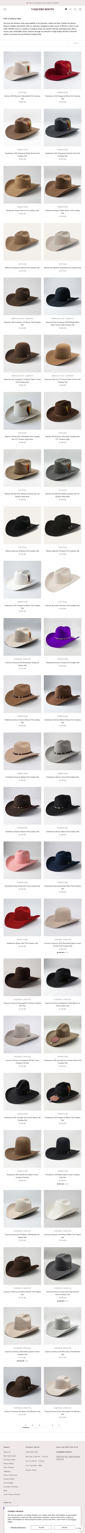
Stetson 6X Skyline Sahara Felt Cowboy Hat (22, 268)
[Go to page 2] (59, 1425)
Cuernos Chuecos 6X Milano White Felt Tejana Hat (62, 1236)
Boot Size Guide (10, 1456)
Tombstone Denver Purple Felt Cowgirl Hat (63, 662)
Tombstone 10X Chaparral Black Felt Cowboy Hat (62, 1119)
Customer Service (33, 1447)
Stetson (22, 92)
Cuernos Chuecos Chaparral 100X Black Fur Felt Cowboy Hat (62, 1004)
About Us (7, 1452)
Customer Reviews (11, 1487)
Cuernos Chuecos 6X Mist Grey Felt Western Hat (62, 1353)
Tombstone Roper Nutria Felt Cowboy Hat (22, 210)
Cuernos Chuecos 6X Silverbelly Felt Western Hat (63, 1413)
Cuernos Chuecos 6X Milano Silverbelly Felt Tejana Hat (22, 1236)
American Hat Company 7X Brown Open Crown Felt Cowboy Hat (22, 380)
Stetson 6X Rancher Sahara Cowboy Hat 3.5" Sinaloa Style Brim (22, 495)
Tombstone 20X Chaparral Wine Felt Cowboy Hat (62, 97)
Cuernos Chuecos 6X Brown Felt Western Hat (22, 1411)
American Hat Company (22, 318)
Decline (64, 1527)
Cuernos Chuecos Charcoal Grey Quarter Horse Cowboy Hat (62, 1293)
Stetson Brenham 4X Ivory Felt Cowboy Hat (62, 605)
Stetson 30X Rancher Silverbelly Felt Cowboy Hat (22, 97)
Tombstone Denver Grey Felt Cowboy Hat (62, 777)
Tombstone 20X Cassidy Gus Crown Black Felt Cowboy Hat (22, 1119)
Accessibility (8, 1483)
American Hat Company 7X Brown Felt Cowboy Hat (22, 323)
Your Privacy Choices (12, 1494)
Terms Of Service (10, 1475)
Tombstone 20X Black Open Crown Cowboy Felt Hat (63, 1176)
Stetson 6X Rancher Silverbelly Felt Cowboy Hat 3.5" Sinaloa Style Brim (22, 438)
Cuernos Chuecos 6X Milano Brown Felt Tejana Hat (22, 1293)
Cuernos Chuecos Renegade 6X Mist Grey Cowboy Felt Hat (22, 1061)
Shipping (7, 1471)
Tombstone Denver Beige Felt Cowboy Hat (22, 777)
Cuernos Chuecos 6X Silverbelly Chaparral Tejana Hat (22, 664)
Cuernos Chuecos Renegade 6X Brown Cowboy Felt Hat (22, 1004)
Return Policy (9, 1463)
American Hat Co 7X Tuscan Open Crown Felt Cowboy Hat (63, 380)
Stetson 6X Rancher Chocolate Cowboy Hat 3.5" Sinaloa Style (62, 438)
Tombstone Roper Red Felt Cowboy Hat (22, 943)
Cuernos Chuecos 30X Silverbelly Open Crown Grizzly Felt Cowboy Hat (62, 944)
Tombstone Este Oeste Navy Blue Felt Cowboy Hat (62, 887)
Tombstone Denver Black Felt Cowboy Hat (62, 831)
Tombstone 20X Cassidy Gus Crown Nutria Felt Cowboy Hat (62, 1061)
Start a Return (9, 1467)
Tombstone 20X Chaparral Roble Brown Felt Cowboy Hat (22, 154)
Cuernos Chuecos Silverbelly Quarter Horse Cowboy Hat (22, 1353)
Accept (41, 1527)
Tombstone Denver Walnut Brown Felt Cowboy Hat (62, 721)
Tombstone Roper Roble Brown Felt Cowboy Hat (62, 212)
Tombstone (62, 92)
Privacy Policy (9, 1479)
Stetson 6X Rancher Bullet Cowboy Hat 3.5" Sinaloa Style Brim (62, 495)
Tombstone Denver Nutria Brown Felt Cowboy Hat (22, 721)
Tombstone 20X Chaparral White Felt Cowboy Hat (22, 607)
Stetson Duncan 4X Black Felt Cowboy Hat (22, 551)
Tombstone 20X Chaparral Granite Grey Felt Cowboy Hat (62, 154)
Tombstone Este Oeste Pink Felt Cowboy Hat (22, 886)
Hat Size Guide (9, 1460)
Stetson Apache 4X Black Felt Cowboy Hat (62, 551)
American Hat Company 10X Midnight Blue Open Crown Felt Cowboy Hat (62, 323)
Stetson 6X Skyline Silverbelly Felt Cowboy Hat (62, 268)
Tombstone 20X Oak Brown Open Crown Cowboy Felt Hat (22, 1176)
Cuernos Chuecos (22, 659)
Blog (5, 1490)
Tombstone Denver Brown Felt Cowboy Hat (22, 831)
